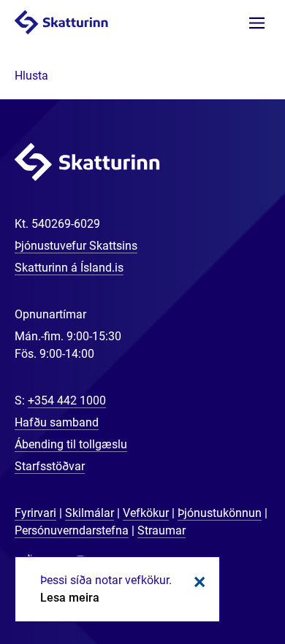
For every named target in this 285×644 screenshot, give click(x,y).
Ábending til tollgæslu (71, 444)
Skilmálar (89, 513)
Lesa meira (69, 598)
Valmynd (257, 23)
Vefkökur (146, 513)
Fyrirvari (35, 513)
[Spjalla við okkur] (226, 585)
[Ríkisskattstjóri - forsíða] (76, 21)
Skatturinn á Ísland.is (69, 268)
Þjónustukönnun (220, 513)
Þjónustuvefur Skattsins (76, 246)
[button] (31, 76)
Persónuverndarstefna (72, 530)
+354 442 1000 (67, 400)
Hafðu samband (57, 422)
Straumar (161, 530)
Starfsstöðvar (50, 466)
